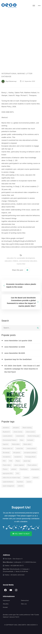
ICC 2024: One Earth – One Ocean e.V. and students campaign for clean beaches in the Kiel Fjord (22, 369)
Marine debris (16, 444)
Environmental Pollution (9, 440)
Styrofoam (20, 482)
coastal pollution (7, 436)
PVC (17, 473)
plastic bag (27, 461)
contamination (20, 436)
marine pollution (31, 448)
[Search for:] (21, 328)
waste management (8, 486)
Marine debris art (7, 448)
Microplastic (16, 452)
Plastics (5, 469)
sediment (35, 477)
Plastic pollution (32, 465)
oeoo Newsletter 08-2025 (14, 353)
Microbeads (6, 452)
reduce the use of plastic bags (11, 477)
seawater (26, 477)
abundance (6, 427)
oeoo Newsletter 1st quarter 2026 (18, 341)
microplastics (6, 457)
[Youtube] (10, 590)
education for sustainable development (21, 258)
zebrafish (20, 486)
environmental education (28, 261)
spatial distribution (8, 482)
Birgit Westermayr (11, 81)
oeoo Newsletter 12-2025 (14, 347)
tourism (29, 482)
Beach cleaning (27, 427)
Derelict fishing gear (33, 436)
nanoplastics (17, 457)
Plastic (18, 461)
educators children (11, 261)
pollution (13, 469)
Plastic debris (7, 465)
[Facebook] (5, 590)
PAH (4, 461)
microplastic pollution (30, 452)
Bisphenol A (6, 432)
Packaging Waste (30, 457)
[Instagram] (16, 590)
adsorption (16, 427)
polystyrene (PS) (7, 473)
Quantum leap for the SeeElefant (18, 359)
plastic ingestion (19, 465)
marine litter (21, 264)
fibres (21, 440)
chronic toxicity (18, 432)
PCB (10, 461)
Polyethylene (23, 469)
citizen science (30, 432)
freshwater (30, 440)
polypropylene (35, 469)
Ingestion (5, 444)
